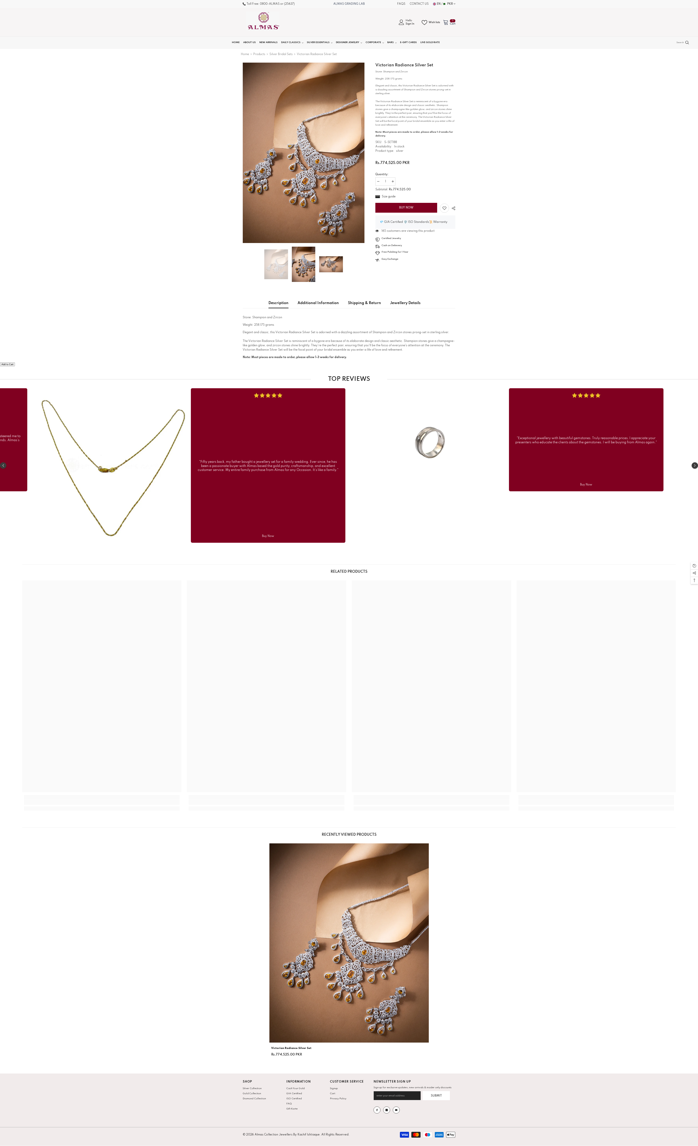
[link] (444, 208)
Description (278, 303)
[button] (3, 465)
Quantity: (381, 174)
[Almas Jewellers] (112, 465)
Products (259, 54)
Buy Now (406, 207)
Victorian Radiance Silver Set (291, 1048)
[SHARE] (452, 208)
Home (245, 54)
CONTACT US (419, 4)
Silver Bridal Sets (281, 54)
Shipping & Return (364, 303)
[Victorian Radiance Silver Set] (349, 943)
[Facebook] (377, 1110)
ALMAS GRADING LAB (349, 4)
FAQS (401, 4)
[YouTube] (396, 1110)
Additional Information (318, 303)
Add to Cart (7, 364)
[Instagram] (386, 1110)
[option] (304, 153)
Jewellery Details (405, 303)
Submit (436, 1095)
